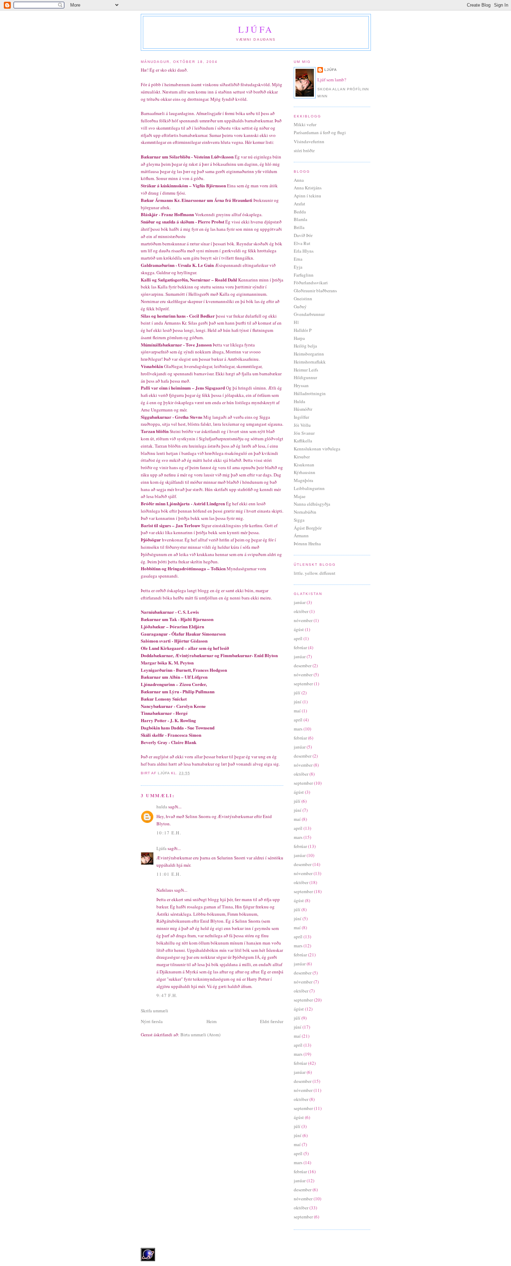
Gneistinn (303, 298)
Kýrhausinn (304, 472)
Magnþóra (303, 480)
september (303, 683)
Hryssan (301, 385)
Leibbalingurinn (309, 488)
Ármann (301, 535)
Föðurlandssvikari (311, 282)
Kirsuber (302, 457)
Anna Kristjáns (308, 188)
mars (298, 729)
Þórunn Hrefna (307, 543)
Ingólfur (301, 417)
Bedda (300, 212)
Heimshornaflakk (310, 362)
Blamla (300, 219)
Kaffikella (303, 441)
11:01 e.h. (168, 874)
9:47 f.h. (167, 995)
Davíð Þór (303, 235)
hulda (161, 806)
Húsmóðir (303, 409)
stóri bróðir (304, 150)
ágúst (299, 629)
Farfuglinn (304, 275)
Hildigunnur (305, 377)
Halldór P (302, 330)
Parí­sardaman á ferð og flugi (320, 132)
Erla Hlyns (304, 251)
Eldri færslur (271, 1021)
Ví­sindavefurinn (309, 141)
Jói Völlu (302, 425)
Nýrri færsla (152, 1021)
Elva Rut (302, 243)
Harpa (299, 338)
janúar (300, 602)
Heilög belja (305, 346)
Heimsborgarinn (309, 354)
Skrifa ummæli (154, 1010)
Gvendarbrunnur (309, 314)
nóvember (303, 620)
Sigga (299, 520)
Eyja (298, 267)
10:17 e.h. (168, 833)
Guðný (300, 306)
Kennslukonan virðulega (317, 449)
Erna (298, 259)
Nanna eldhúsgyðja (312, 504)
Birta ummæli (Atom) (200, 1034)
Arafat (299, 204)
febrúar (300, 647)
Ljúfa (256, 29)
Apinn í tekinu (307, 196)
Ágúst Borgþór (308, 528)
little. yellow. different (314, 573)
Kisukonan (304, 465)
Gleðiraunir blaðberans (315, 290)
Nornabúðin (305, 512)
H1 (296, 322)
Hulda (299, 401)
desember (302, 665)
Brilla (299, 227)
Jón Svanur (304, 433)
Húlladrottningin (310, 393)
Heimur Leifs (306, 370)
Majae (300, 496)
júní (297, 702)
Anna (299, 180)
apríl (298, 638)
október (301, 611)
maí (297, 711)
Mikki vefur (305, 124)
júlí (297, 692)
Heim (211, 1021)
